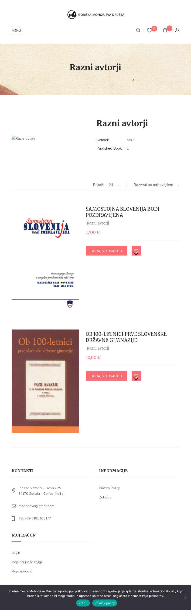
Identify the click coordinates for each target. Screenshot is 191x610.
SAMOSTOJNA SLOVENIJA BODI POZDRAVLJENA (123, 212)
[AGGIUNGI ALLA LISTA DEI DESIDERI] (136, 251)
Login (16, 552)
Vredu (83, 603)
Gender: (102, 140)
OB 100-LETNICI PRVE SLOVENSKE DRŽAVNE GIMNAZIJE (126, 337)
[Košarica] (165, 30)
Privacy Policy (109, 488)
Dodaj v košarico (106, 251)
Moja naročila (22, 571)
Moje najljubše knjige (27, 562)
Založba (105, 497)
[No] (185, 597)
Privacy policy (105, 603)
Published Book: (109, 148)
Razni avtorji (98, 223)
